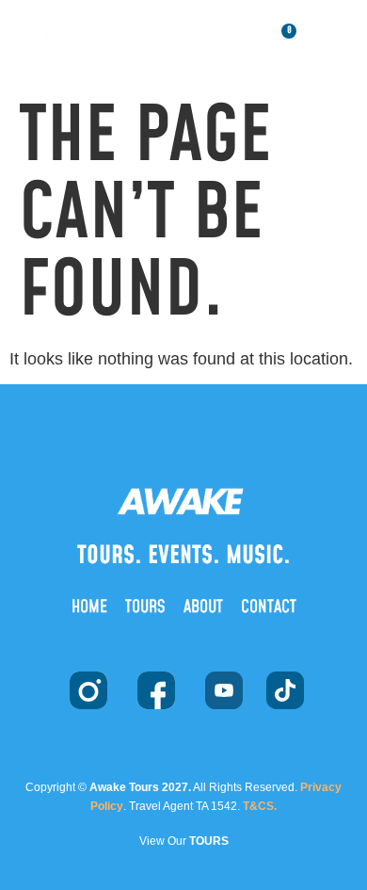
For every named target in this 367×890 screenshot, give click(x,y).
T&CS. (260, 806)
